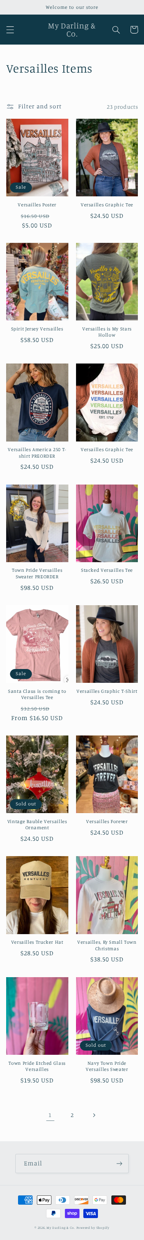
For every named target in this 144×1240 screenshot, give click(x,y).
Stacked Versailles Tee (107, 570)
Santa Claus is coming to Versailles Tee (37, 694)
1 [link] (50, 1115)
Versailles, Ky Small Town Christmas (107, 945)
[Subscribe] (119, 1163)
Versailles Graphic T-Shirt (106, 691)
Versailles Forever (106, 821)
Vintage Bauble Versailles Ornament (37, 824)
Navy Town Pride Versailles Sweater (107, 1066)
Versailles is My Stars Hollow (107, 332)
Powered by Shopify (92, 1227)
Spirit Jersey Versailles (37, 329)
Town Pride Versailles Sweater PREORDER (37, 573)
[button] (10, 29)
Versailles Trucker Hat (37, 942)
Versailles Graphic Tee (107, 204)
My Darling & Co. (61, 1227)
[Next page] (94, 1115)
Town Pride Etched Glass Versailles (37, 1066)
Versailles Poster (37, 204)
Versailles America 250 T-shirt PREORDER (37, 452)
